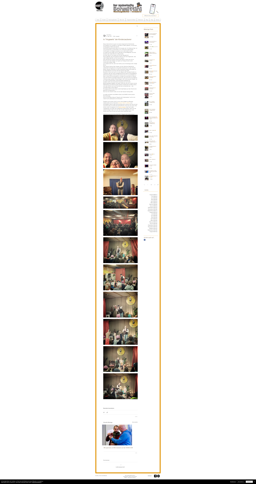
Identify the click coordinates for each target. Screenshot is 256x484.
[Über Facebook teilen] (104, 412)
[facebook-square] (155, 475)
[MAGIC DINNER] (99, 5)
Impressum (150, 474)
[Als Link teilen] (107, 412)
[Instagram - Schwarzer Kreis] (158, 475)
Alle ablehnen (241, 481)
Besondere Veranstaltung (108, 408)
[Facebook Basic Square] (144, 240)
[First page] (144, 185)
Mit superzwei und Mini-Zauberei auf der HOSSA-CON (118, 447)
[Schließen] (254, 482)
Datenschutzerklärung (36, 482)
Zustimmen (249, 481)
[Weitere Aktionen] (137, 35)
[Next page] (155, 185)
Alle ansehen (135, 422)
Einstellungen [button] (233, 481)
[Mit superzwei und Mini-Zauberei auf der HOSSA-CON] (120, 434)
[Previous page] (147, 185)
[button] (137, 26)
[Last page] (158, 185)
